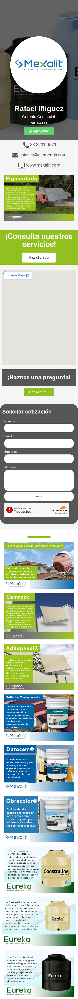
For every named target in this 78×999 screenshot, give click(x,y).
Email (8, 436)
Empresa (10, 451)
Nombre (9, 421)
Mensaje (10, 467)
